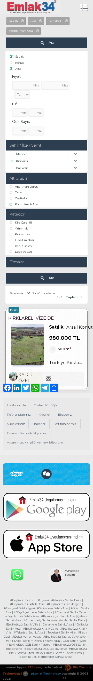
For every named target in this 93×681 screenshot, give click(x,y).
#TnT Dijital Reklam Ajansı (24, 641)
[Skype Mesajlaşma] (46, 474)
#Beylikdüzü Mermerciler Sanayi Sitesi (45, 657)
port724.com (31, 667)
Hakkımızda (16, 405)
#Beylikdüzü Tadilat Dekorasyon (65, 636)
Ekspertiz (65, 414)
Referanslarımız (19, 414)
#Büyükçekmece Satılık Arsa (33, 612)
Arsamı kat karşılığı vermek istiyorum (35, 442)
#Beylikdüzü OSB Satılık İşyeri (65, 641)
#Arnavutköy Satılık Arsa (40, 620)
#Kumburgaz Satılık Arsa (58, 616)
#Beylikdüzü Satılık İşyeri (64, 604)
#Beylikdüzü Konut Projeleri (29, 600)
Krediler (44, 414)
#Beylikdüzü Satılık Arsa (22, 616)
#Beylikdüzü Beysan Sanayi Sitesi (59, 653)
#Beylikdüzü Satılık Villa (21, 624)
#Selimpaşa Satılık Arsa (52, 608)
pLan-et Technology (45, 673)
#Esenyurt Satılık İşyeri (19, 608)
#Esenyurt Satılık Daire (70, 612)
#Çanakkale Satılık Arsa (56, 624)
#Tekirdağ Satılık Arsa (28, 632)
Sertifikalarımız (64, 424)
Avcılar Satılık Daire (72, 620)
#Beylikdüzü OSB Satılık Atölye (45, 649)
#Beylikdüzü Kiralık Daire (40, 628)
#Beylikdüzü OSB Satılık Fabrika (29, 644)
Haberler (39, 424)
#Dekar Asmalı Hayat (26, 636)
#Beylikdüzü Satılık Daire (27, 604)
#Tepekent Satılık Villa (60, 632)
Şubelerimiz (16, 424)
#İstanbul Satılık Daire (66, 600)
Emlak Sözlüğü (45, 405)
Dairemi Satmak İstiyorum (27, 433)
